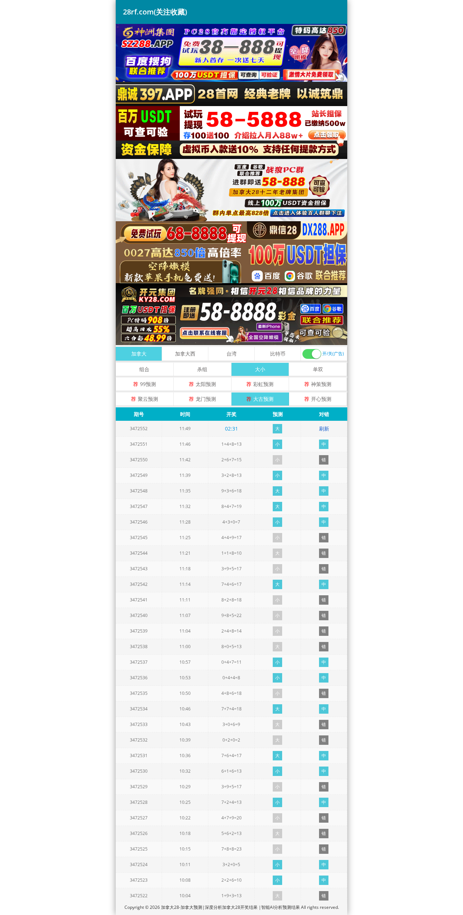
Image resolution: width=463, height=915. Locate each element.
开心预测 (321, 398)
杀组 (202, 369)
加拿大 (138, 353)
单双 (318, 369)
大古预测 (263, 398)
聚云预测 (148, 398)
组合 (144, 369)
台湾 (231, 353)
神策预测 (321, 384)
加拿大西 (185, 353)
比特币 (277, 353)
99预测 (148, 384)
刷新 (324, 428)
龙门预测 (206, 398)
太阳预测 (206, 384)
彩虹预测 (263, 384)
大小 (260, 369)
